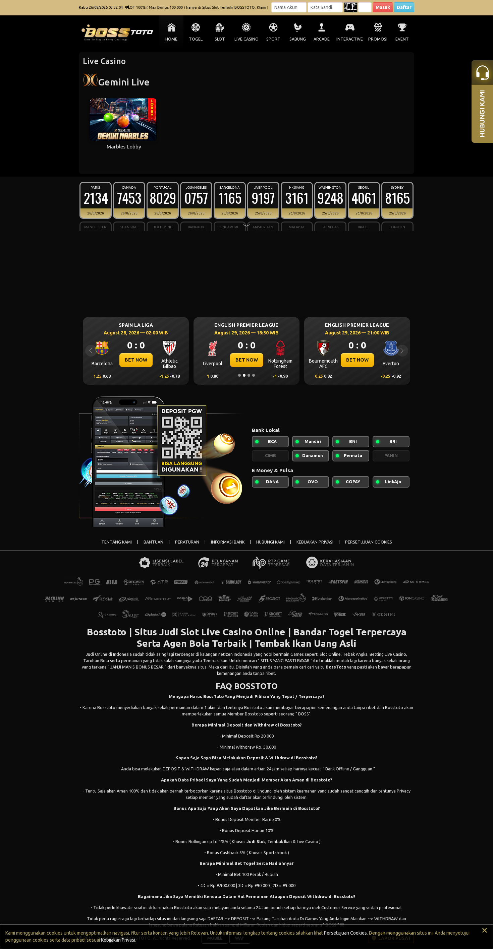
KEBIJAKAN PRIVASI (314, 542)
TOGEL (196, 39)
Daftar (404, 7)
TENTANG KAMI (116, 542)
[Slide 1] (239, 375)
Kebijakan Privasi (118, 940)
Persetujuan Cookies (345, 933)
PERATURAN (187, 542)
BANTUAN (153, 542)
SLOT (220, 39)
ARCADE (322, 39)
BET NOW (136, 360)
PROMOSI (377, 39)
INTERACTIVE (349, 39)
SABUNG (297, 39)
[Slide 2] (244, 375)
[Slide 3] (249, 375)
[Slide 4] (253, 375)
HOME (171, 39)
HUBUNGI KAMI (270, 542)
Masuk (383, 7)
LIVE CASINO (246, 39)
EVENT (402, 39)
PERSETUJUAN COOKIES (368, 542)
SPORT (273, 39)
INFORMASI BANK (227, 542)
